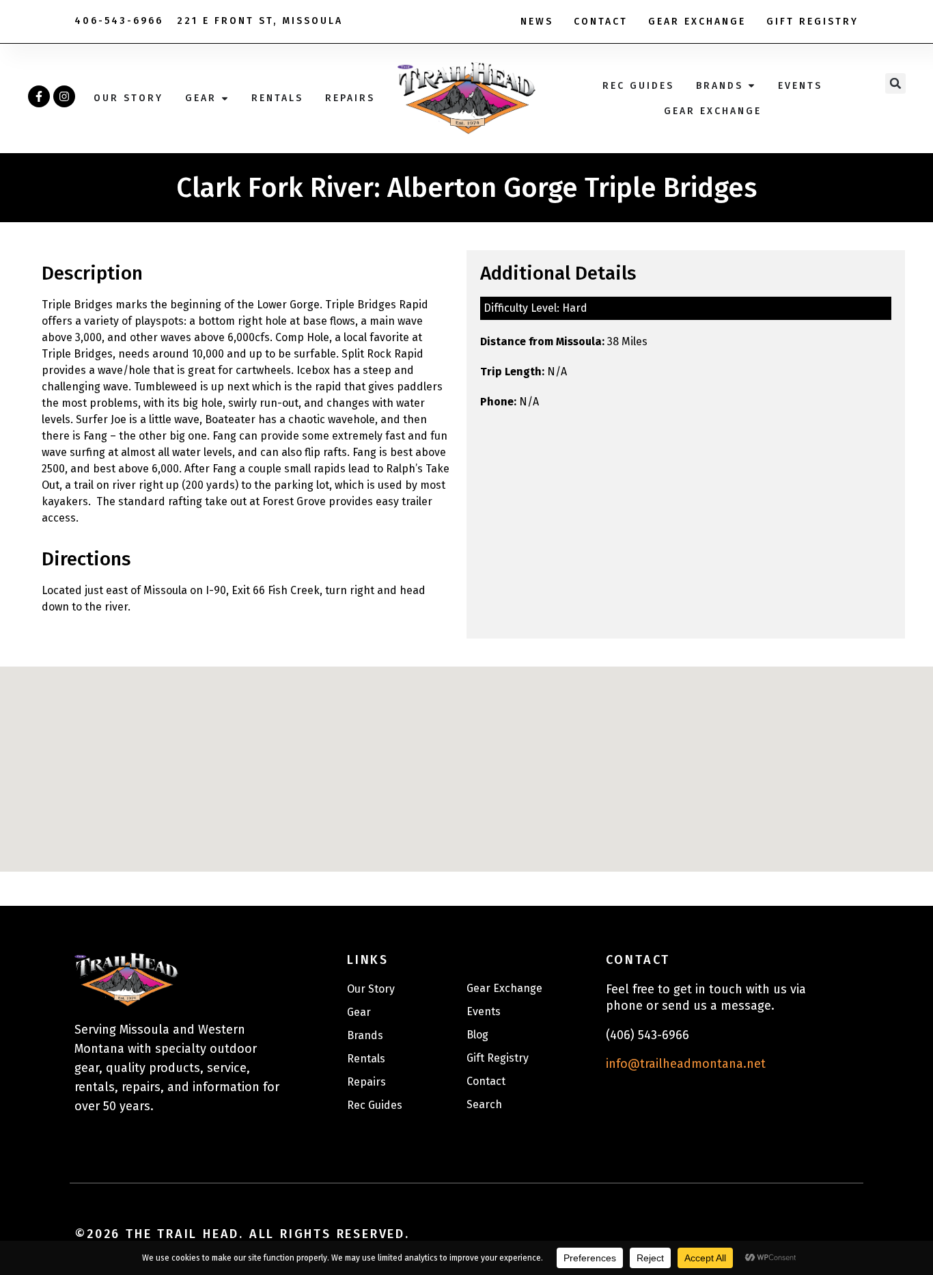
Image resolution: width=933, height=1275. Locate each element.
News (536, 21)
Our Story (371, 988)
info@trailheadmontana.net (686, 1063)
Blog (477, 1034)
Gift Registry (812, 21)
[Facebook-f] (39, 96)
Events (483, 1011)
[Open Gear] (224, 98)
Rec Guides (374, 1105)
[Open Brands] (751, 86)
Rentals (366, 1058)
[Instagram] (64, 96)
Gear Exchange (697, 21)
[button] (895, 83)
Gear (359, 1012)
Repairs (366, 1081)
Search (484, 1104)
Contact (601, 21)
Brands (365, 1035)
